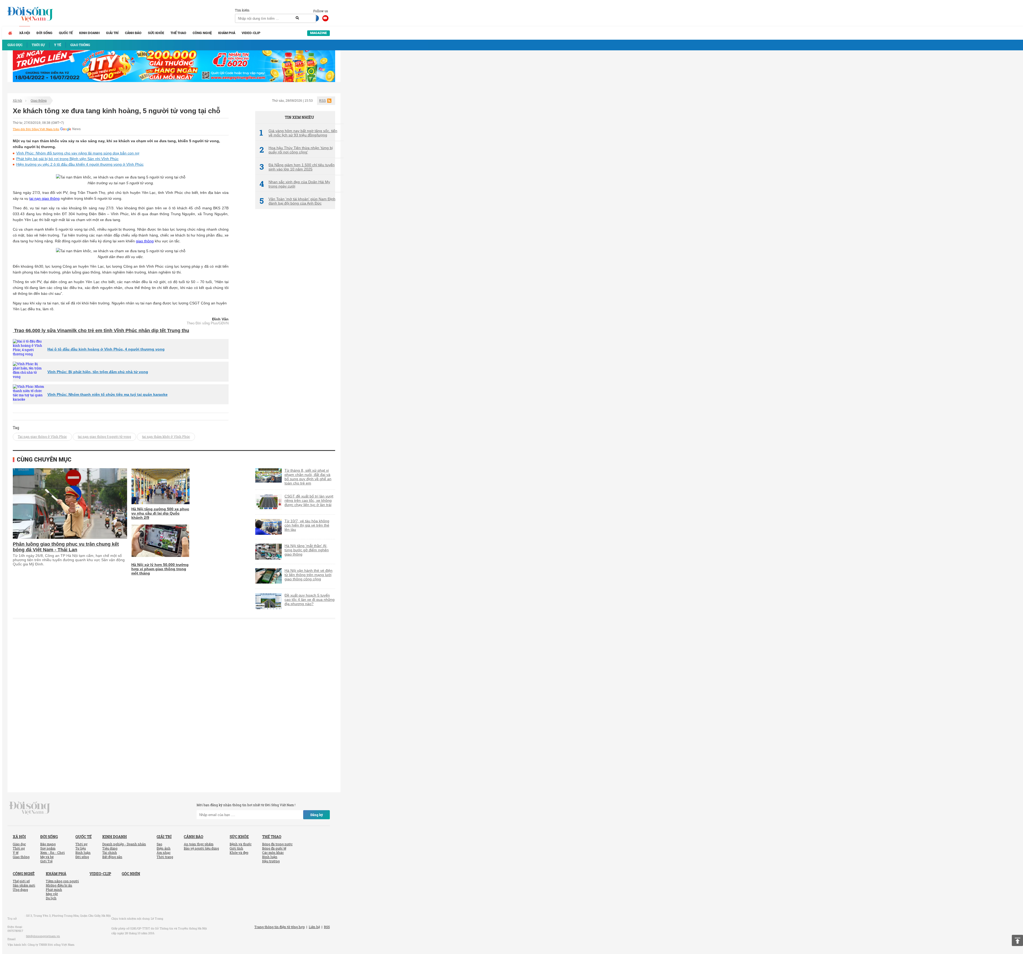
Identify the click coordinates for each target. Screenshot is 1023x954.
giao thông (145, 241)
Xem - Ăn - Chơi (52, 852)
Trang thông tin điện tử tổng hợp (279, 927)
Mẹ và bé (47, 857)
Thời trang (165, 857)
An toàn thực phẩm (198, 844)
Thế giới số (21, 881)
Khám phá (226, 33)
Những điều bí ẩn (59, 885)
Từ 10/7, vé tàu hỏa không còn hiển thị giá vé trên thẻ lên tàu (307, 525)
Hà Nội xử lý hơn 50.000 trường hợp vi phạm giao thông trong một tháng (160, 568)
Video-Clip (251, 33)
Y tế (15, 852)
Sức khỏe (156, 33)
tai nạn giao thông (44, 198)
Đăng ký (316, 815)
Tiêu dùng (109, 848)
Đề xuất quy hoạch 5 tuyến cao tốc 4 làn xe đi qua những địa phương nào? (310, 599)
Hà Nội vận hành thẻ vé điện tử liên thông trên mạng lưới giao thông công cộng (308, 574)
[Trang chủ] (10, 33)
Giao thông (39, 101)
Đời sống (44, 33)
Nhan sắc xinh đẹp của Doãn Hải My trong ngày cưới (294, 184)
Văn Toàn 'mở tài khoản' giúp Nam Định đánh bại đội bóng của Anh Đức (297, 201)
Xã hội (24, 33)
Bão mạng (48, 844)
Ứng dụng (20, 889)
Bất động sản (112, 857)
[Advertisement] (295, 302)
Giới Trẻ (46, 861)
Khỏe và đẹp (239, 852)
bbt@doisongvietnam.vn (43, 936)
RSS (322, 101)
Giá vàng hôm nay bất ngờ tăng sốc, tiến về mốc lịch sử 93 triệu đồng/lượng (298, 133)
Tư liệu (80, 848)
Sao (159, 844)
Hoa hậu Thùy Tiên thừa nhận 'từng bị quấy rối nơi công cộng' (296, 150)
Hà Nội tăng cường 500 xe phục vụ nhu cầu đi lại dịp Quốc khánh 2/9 (160, 513)
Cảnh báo (133, 33)
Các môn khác (273, 852)
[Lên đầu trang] (1017, 940)
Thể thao (178, 33)
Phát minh (54, 889)
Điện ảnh (163, 848)
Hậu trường (271, 861)
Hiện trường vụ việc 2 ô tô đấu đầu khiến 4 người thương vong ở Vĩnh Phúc (80, 164)
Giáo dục (19, 844)
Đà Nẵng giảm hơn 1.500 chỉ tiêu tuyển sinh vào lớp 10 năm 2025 (297, 167)
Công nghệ (202, 33)
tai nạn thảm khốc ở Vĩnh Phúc (166, 436)
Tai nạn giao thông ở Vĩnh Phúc (42, 436)
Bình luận (83, 852)
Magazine (318, 33)
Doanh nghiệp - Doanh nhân (124, 844)
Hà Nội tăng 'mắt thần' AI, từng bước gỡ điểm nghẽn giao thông (307, 550)
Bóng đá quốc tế (274, 848)
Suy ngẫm (47, 848)
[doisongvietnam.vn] (29, 808)
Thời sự (19, 848)
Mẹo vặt (52, 894)
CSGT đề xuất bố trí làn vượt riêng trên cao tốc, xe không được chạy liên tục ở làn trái (309, 500)
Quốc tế (66, 33)
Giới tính (236, 848)
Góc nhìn (131, 873)
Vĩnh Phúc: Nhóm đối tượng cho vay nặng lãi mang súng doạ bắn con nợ (77, 153)
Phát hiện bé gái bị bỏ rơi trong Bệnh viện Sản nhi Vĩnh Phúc (67, 159)
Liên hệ (314, 927)
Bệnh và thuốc (240, 844)
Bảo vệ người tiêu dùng (201, 848)
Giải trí (112, 33)
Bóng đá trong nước (277, 844)
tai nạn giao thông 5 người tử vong (104, 436)
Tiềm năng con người (62, 881)
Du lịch (51, 898)
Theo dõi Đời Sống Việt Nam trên (36, 129)
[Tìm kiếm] (297, 18)
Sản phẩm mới (24, 885)
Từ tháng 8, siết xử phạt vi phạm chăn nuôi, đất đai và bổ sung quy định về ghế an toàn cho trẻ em (308, 476)
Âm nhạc (163, 852)
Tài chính (109, 852)
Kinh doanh (89, 33)
